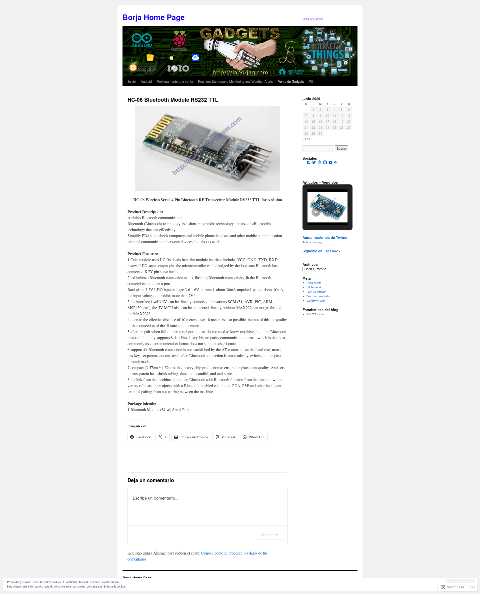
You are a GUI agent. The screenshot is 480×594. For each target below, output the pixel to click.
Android (146, 81)
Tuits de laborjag (312, 242)
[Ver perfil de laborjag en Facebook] (308, 162)
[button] (316, 212)
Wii (311, 81)
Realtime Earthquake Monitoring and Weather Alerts (235, 81)
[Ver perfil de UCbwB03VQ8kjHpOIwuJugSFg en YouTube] (330, 162)
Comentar (270, 535)
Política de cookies (115, 586)
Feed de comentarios (318, 296)
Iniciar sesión (314, 287)
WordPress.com (315, 301)
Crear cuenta (313, 283)
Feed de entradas (316, 292)
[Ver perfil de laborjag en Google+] (336, 162)
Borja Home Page (153, 16)
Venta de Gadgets (291, 81)
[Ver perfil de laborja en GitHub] (325, 162)
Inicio (132, 81)
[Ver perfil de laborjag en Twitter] (314, 162)
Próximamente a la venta (175, 81)
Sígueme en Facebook (321, 250)
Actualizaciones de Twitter (325, 237)
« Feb (306, 138)
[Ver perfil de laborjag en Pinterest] (320, 162)
